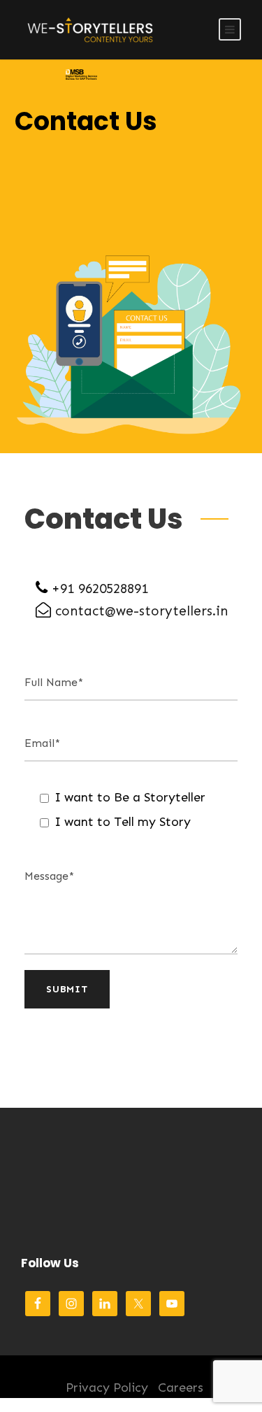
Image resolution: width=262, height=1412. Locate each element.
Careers (180, 1387)
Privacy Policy (107, 1387)
